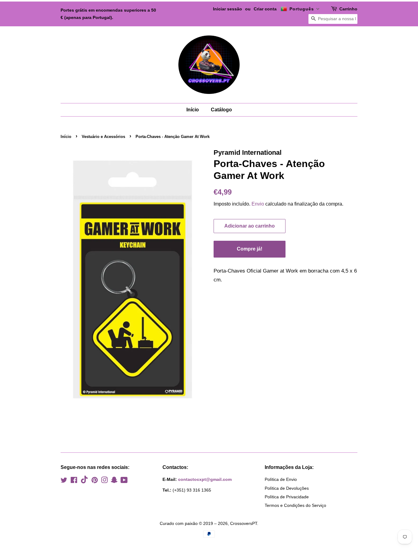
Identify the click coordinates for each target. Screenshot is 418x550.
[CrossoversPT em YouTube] (124, 481)
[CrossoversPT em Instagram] (104, 481)
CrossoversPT (243, 523)
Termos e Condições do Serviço (295, 505)
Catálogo (221, 109)
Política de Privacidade (287, 496)
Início (192, 109)
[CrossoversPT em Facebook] (73, 481)
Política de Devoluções (287, 488)
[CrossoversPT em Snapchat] (114, 481)
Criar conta (265, 8)
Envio (258, 203)
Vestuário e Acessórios (103, 136)
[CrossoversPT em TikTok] (84, 481)
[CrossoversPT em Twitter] (64, 481)
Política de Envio (281, 479)
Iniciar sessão (227, 8)
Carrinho (348, 8)
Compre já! (249, 248)
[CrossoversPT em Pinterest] (94, 481)
